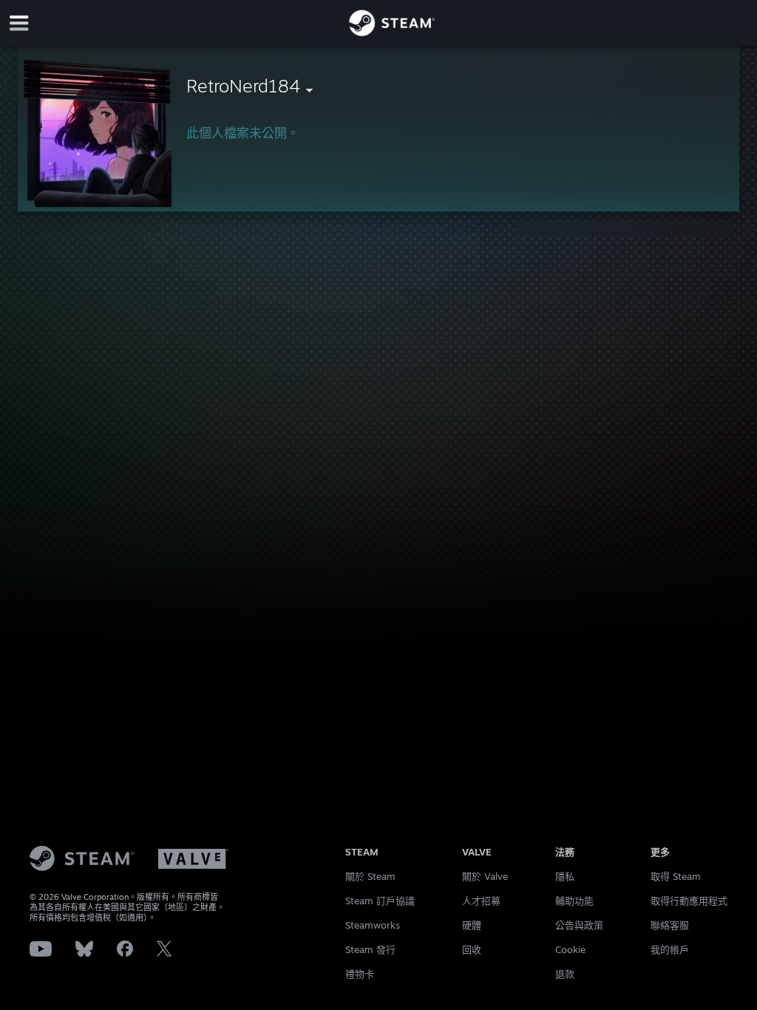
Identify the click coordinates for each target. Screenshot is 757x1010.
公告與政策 (579, 925)
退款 (564, 974)
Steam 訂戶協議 (380, 900)
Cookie (570, 949)
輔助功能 (574, 900)
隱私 (564, 876)
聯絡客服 (670, 925)
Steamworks (372, 925)
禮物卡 (359, 974)
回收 (471, 949)
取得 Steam (676, 876)
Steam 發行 (370, 949)
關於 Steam (370, 876)
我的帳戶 (670, 949)
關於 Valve (485, 876)
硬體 (471, 925)
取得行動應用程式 (689, 900)
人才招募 (481, 900)
